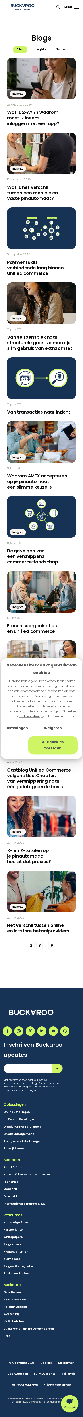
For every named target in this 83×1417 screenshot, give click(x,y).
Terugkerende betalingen (23, 1141)
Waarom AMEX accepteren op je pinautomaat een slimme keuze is (37, 481)
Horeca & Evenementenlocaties (27, 1174)
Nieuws (61, 49)
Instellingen (17, 728)
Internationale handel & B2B (24, 1204)
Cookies (46, 1363)
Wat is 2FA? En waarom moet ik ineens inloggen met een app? (33, 118)
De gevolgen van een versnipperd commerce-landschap (32, 556)
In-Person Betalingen (19, 1119)
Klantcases (12, 1259)
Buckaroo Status (16, 1273)
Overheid (10, 1196)
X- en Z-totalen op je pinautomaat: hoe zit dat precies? (29, 856)
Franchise (11, 1182)
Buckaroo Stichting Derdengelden (29, 1329)
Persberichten (14, 1229)
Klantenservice (15, 1299)
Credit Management (19, 1134)
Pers (7, 1336)
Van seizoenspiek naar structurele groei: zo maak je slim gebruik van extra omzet (39, 342)
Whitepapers (13, 1237)
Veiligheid (68, 1374)
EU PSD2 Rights (44, 1374)
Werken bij (11, 1314)
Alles (20, 49)
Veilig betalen (14, 1321)
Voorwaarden (18, 1374)
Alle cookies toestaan (53, 745)
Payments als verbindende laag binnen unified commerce (35, 267)
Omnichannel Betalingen (22, 1126)
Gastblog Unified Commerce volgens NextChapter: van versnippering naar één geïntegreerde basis (39, 778)
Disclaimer (66, 1363)
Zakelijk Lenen (14, 1148)
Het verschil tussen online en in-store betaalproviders (38, 928)
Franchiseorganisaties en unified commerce (32, 628)
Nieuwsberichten (16, 1251)
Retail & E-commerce (19, 1167)
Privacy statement (57, 1384)
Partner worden (15, 1307)
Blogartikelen (13, 1244)
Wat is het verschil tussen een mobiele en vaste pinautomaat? (32, 192)
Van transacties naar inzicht (38, 412)
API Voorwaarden (25, 1384)
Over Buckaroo (14, 1292)
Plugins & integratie (18, 1266)
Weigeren (53, 728)
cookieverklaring (31, 716)
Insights (39, 49)
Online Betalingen (17, 1112)
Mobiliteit (10, 1189)
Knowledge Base (16, 1222)
